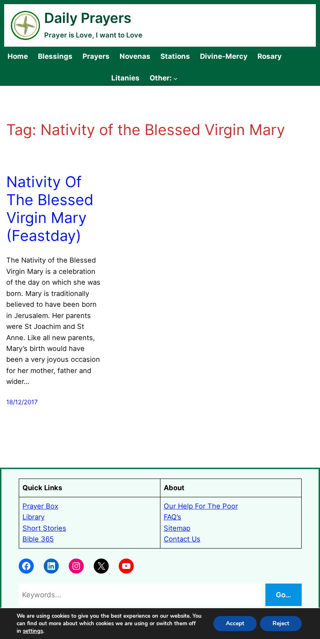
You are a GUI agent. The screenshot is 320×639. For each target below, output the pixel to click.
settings (33, 631)
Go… (283, 594)
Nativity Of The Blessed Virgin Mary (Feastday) (49, 209)
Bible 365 (38, 539)
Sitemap (177, 528)
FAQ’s (172, 517)
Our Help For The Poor (201, 506)
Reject (280, 623)
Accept (235, 623)
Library (33, 517)
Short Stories (44, 528)
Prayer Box (40, 506)
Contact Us (182, 539)
